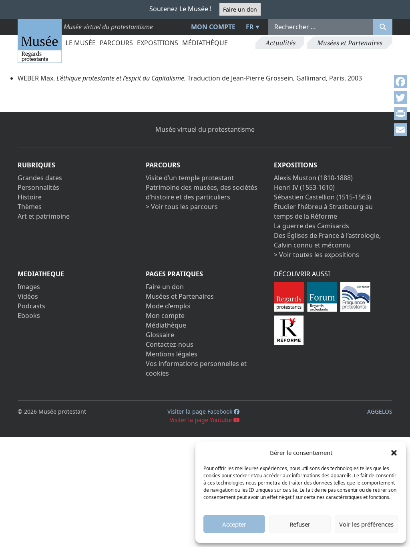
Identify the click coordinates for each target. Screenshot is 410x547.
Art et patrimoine (44, 216)
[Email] (400, 130)
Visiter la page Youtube (201, 420)
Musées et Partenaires (349, 42)
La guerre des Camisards (311, 225)
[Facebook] (400, 82)
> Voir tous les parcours (182, 206)
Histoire (30, 197)
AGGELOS (379, 411)
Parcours (116, 42)
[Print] (400, 114)
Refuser (299, 524)
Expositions (157, 42)
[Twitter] (400, 98)
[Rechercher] (382, 27)
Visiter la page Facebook (200, 411)
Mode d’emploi (168, 306)
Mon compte (213, 26)
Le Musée (81, 42)
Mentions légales (171, 354)
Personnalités (38, 187)
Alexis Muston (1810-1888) (313, 177)
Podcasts (31, 306)
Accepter (234, 524)
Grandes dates (40, 177)
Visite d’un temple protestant (190, 177)
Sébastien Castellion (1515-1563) (322, 197)
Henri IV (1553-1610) (304, 187)
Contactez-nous (169, 344)
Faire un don (240, 9)
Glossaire (160, 334)
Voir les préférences (366, 524)
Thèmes (30, 206)
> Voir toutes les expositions (316, 254)
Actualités (280, 42)
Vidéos (28, 296)
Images (29, 286)
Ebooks (29, 315)
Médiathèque (205, 42)
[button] (394, 452)
